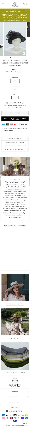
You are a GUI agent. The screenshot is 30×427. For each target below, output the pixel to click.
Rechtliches (14, 402)
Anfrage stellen (15, 138)
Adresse (14, 391)
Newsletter (15, 396)
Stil (15, 94)
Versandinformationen (15, 149)
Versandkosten (20, 71)
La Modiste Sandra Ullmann (15, 60)
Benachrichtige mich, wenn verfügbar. (15, 119)
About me (15, 338)
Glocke (15, 97)
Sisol (15, 89)
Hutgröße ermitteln (15, 142)
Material (15, 86)
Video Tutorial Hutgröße (15, 146)
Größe (15, 77)
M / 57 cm (15, 81)
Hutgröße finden (15, 304)
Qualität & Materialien (15, 372)
